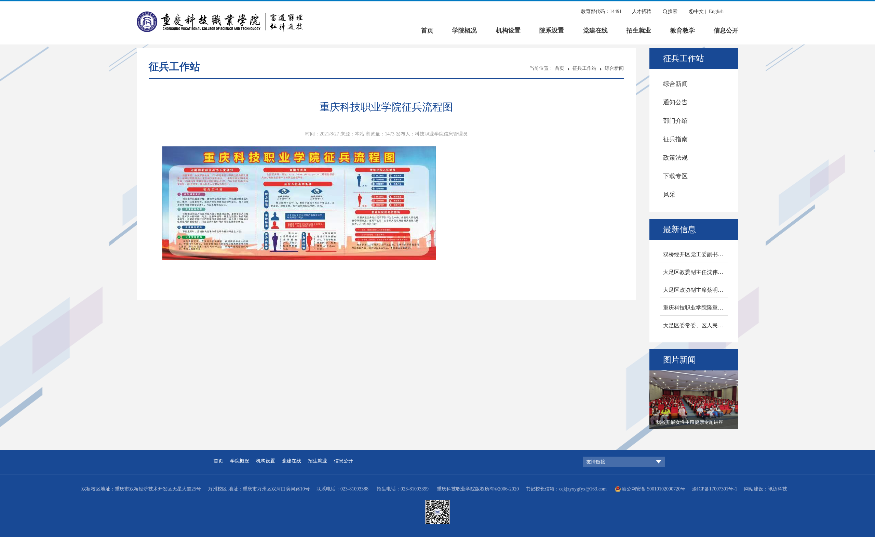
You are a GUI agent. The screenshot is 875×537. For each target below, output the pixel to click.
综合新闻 (614, 68)
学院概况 (464, 30)
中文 (699, 11)
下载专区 (675, 176)
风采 (669, 194)
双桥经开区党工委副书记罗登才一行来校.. (695, 254)
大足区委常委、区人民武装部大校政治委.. (695, 325)
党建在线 (595, 30)
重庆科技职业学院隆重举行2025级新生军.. (695, 308)
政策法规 (675, 157)
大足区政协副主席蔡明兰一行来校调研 (695, 290)
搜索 (672, 11)
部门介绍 (675, 120)
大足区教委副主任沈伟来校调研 (695, 272)
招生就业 (639, 30)
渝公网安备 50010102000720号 (653, 489)
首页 (427, 30)
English (716, 11)
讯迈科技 (777, 489)
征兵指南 (675, 139)
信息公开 (726, 30)
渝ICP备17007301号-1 (714, 489)
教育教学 (682, 30)
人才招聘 (641, 11)
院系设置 (551, 30)
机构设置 (508, 30)
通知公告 (675, 102)
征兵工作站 (584, 68)
